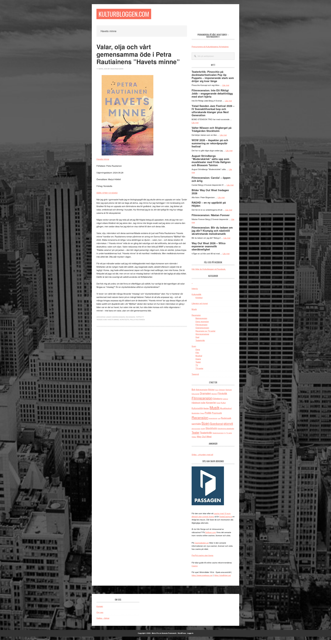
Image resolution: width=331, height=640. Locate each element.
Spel (197, 337)
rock (219, 418)
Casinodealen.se (201, 542)
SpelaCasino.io (225, 516)
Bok (193, 389)
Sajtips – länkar (102, 618)
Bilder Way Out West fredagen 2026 (210, 191)
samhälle (196, 423)
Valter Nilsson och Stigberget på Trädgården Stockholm (211, 129)
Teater (198, 362)
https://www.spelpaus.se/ (202, 575)
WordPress (182, 633)
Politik (208, 412)
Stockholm (211, 428)
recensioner (213, 418)
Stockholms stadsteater (226, 428)
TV (196, 365)
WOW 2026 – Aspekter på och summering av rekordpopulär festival (210, 143)
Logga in (190, 633)
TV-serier (199, 368)
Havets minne (102, 159)
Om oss (99, 612)
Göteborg (217, 398)
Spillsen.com (210, 532)
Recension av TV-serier (205, 331)
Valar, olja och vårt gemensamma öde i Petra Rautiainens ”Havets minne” (138, 54)
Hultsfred (225, 399)
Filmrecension (201, 324)
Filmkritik (222, 393)
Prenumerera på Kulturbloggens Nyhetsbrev (210, 46)
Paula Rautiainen (137, 319)
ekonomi (214, 394)
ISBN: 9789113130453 (107, 192)
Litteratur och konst (200, 303)
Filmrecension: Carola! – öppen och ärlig (211, 179)
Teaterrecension (218, 433)
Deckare (228, 389)
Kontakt (99, 606)
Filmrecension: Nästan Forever (211, 215)
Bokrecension (118, 317)
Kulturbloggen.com (124, 14)
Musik (194, 309)
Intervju (195, 288)
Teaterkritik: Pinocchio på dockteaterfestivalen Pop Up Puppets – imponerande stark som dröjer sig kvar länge (213, 76)
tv (225, 433)
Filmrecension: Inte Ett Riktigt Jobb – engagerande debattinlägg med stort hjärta (212, 93)
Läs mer (225, 85)
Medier (206, 408)
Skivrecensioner (202, 334)
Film (197, 352)
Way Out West (204, 436)
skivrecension (196, 428)
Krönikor (199, 297)
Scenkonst (216, 423)
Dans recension (202, 321)
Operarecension (202, 327)
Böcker (211, 389)
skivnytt (228, 423)
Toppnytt (140, 317)
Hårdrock (196, 402)
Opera (198, 358)
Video (194, 437)
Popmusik (217, 412)
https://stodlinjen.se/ (222, 575)
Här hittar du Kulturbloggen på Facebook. (209, 269)
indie (203, 402)
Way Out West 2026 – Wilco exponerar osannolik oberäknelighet (208, 246)
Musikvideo (196, 413)
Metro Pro (155, 633)
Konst (218, 403)
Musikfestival (226, 408)
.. (192, 282)
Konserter (211, 402)
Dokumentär (195, 394)
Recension (130, 317)
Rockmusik (226, 418)
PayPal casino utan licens (202, 555)
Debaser (222, 390)
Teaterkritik (200, 340)
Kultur (223, 402)
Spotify (203, 428)
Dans (197, 349)
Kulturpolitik (196, 294)
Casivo (195, 565)
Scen (194, 346)
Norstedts (124, 319)
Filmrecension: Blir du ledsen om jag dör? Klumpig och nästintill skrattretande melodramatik (212, 231)
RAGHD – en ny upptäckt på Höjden (209, 204)
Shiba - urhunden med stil (202, 454)
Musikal (198, 355)
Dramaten (205, 393)
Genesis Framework (169, 633)
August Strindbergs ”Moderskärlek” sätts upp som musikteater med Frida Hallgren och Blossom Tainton (211, 160)
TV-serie (229, 433)
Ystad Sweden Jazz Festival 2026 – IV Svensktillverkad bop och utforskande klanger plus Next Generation (213, 110)
